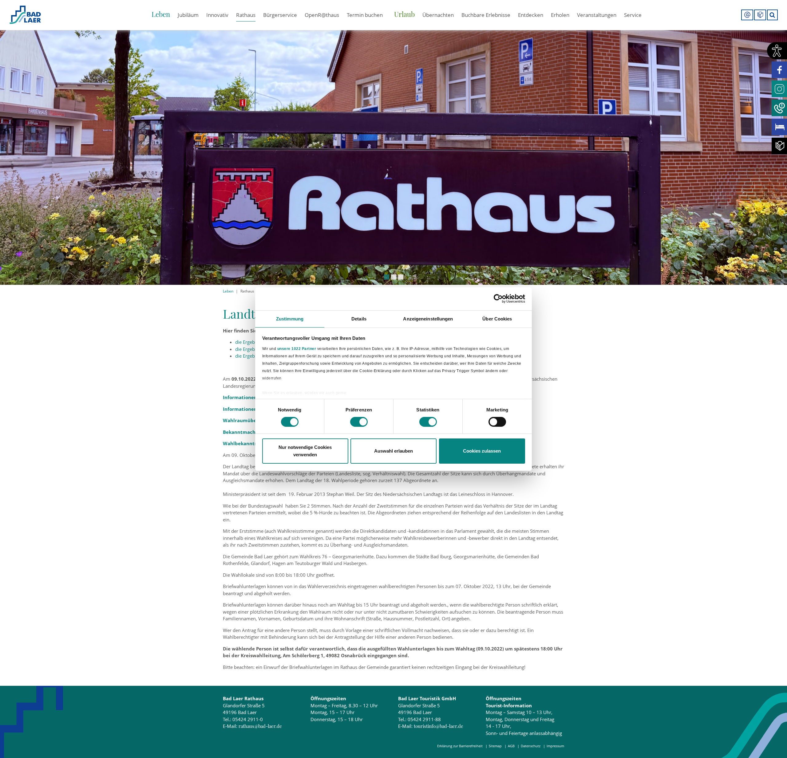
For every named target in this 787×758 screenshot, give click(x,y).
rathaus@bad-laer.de (260, 726)
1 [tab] (386, 277)
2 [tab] (393, 277)
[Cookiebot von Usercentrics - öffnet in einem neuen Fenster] (498, 298)
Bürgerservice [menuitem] (280, 14)
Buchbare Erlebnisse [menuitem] (485, 14)
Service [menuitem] (633, 14)
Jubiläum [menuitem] (188, 14)
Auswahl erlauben (393, 451)
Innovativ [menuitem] (217, 14)
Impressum (555, 746)
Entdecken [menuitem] (530, 14)
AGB (511, 746)
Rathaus (247, 291)
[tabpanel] (393, 142)
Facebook (779, 69)
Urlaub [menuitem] (404, 14)
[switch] (359, 422)
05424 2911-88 (424, 719)
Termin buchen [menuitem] (365, 14)
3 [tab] (400, 277)
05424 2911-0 (247, 719)
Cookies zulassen (482, 451)
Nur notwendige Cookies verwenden (305, 451)
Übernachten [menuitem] (438, 14)
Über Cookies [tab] (497, 318)
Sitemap (495, 746)
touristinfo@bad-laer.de (438, 726)
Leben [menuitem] (161, 14)
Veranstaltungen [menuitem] (596, 14)
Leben (228, 291)
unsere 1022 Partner (296, 349)
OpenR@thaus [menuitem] (322, 14)
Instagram (779, 89)
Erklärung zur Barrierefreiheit (460, 746)
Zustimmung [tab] (289, 318)
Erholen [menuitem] (560, 14)
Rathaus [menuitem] (245, 14)
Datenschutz (530, 746)
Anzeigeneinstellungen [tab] (428, 318)
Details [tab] (358, 318)
